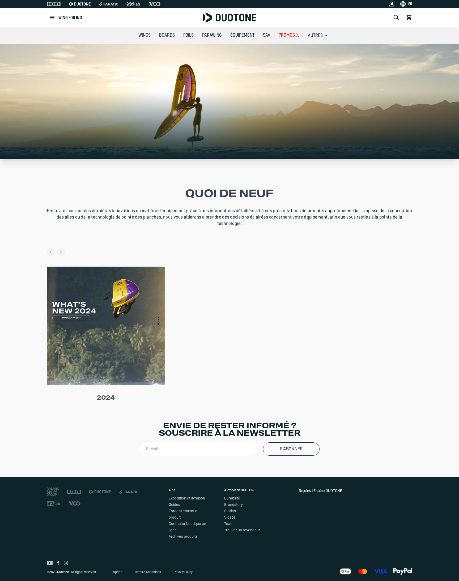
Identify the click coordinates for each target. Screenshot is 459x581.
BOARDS (167, 35)
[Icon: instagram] (66, 563)
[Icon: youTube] (50, 563)
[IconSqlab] (133, 4)
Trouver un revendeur (242, 530)
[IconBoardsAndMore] (53, 492)
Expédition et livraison (187, 498)
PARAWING (212, 35)
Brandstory (233, 505)
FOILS (188, 35)
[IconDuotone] (80, 4)
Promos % (289, 35)
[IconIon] (54, 4)
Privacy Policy (183, 572)
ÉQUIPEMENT (242, 35)
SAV (266, 35)
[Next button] (61, 252)
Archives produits (183, 537)
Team (228, 524)
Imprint (117, 572)
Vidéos (230, 517)
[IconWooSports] (154, 4)
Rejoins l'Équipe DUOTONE (320, 491)
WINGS (144, 35)
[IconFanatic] (108, 4)
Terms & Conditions (147, 572)
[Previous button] (51, 252)
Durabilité (232, 498)
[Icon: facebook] (58, 563)
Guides (174, 505)
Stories (230, 511)
